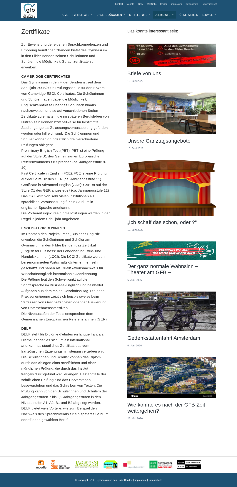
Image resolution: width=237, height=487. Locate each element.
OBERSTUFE (162, 14)
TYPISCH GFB (80, 14)
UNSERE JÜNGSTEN (109, 14)
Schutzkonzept (209, 4)
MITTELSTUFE (138, 14)
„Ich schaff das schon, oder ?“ (162, 222)
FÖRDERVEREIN (188, 14)
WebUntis (151, 4)
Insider (163, 4)
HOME (64, 14)
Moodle (130, 4)
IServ (140, 4)
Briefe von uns (144, 73)
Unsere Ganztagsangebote (159, 141)
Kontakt (119, 4)
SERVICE (207, 14)
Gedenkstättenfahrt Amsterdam (163, 338)
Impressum (176, 4)
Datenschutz (192, 4)
